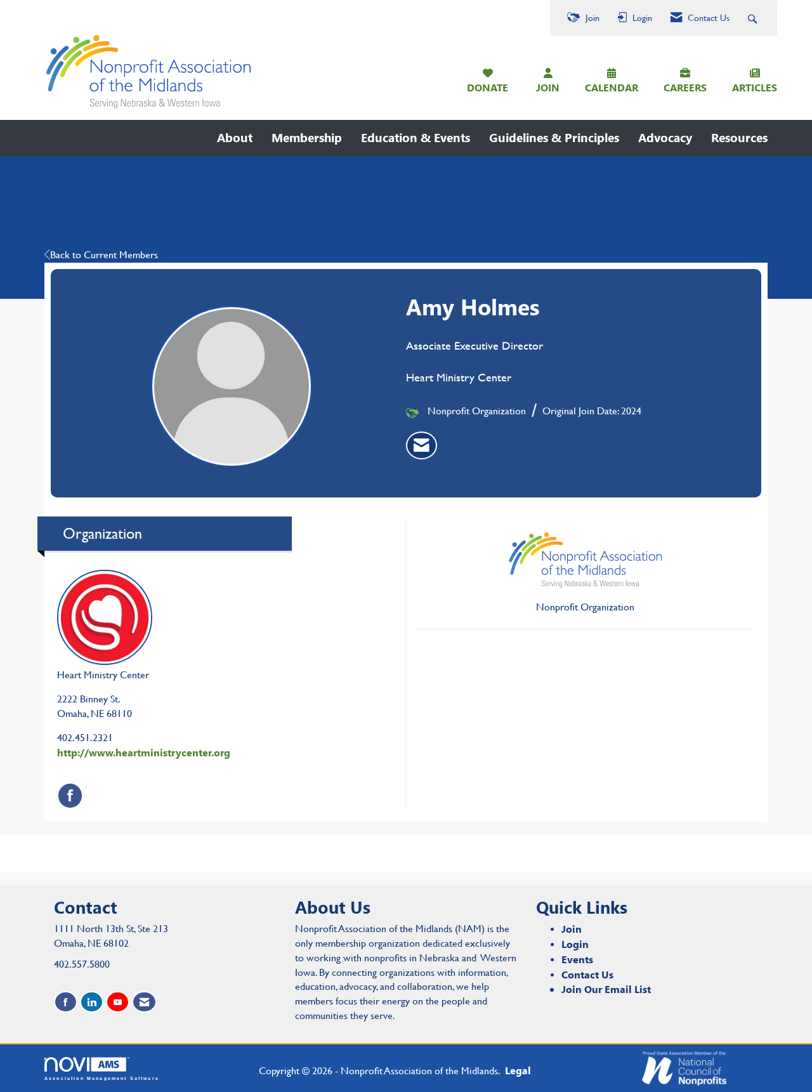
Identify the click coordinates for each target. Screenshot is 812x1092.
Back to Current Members (104, 255)
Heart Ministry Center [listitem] (103, 675)
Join (571, 928)
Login (575, 944)
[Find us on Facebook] (65, 1002)
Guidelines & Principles (554, 137)
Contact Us (587, 974)
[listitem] (421, 445)
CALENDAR (611, 87)
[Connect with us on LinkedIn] (91, 1002)
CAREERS (685, 87)
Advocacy (665, 137)
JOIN (548, 87)
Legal (518, 1070)
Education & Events (415, 137)
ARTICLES (754, 87)
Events (577, 959)
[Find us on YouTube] (117, 1002)
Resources (739, 137)
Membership (307, 137)
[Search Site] (753, 18)
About (234, 137)
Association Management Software (101, 1078)
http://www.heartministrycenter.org (143, 752)
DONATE (487, 87)
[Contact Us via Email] (144, 1002)
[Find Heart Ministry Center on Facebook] (70, 795)
